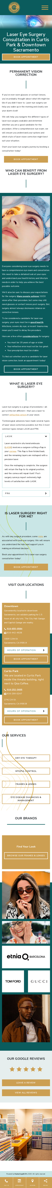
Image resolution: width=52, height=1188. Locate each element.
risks (40, 536)
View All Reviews (26, 1092)
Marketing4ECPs (21, 1174)
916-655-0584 (14, 628)
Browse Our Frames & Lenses (26, 855)
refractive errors (18, 414)
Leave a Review (26, 1082)
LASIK (8, 447)
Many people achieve (28, 296)
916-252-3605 (14, 689)
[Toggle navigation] (45, 7)
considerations (30, 336)
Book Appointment (26, 56)
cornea (12, 451)
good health (36, 322)
